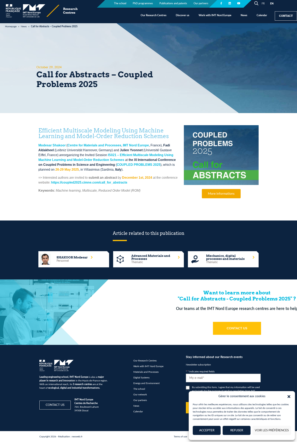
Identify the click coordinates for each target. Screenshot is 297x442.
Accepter (206, 430)
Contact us (55, 404)
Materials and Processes (146, 372)
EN (272, 3)
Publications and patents (173, 3)
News (244, 15)
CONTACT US (237, 328)
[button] (289, 396)
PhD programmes (143, 3)
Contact (286, 15)
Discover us (182, 15)
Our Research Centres (153, 15)
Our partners (201, 3)
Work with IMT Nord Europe (215, 15)
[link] (52, 145)
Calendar (262, 15)
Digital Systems (141, 377)
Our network (140, 394)
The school (120, 3)
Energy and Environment (146, 383)
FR (263, 3)
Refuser (236, 430)
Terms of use (180, 436)
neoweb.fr (77, 436)
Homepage (11, 26)
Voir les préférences (272, 430)
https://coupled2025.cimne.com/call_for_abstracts (89, 182)
